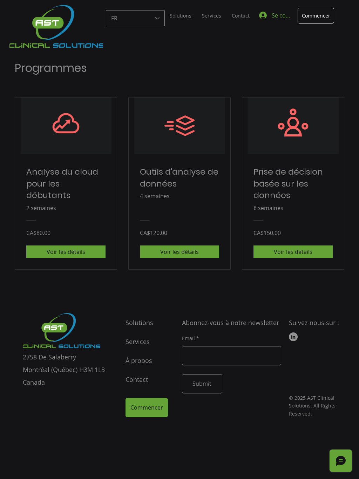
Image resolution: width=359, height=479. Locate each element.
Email (188, 338)
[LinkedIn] (293, 336)
